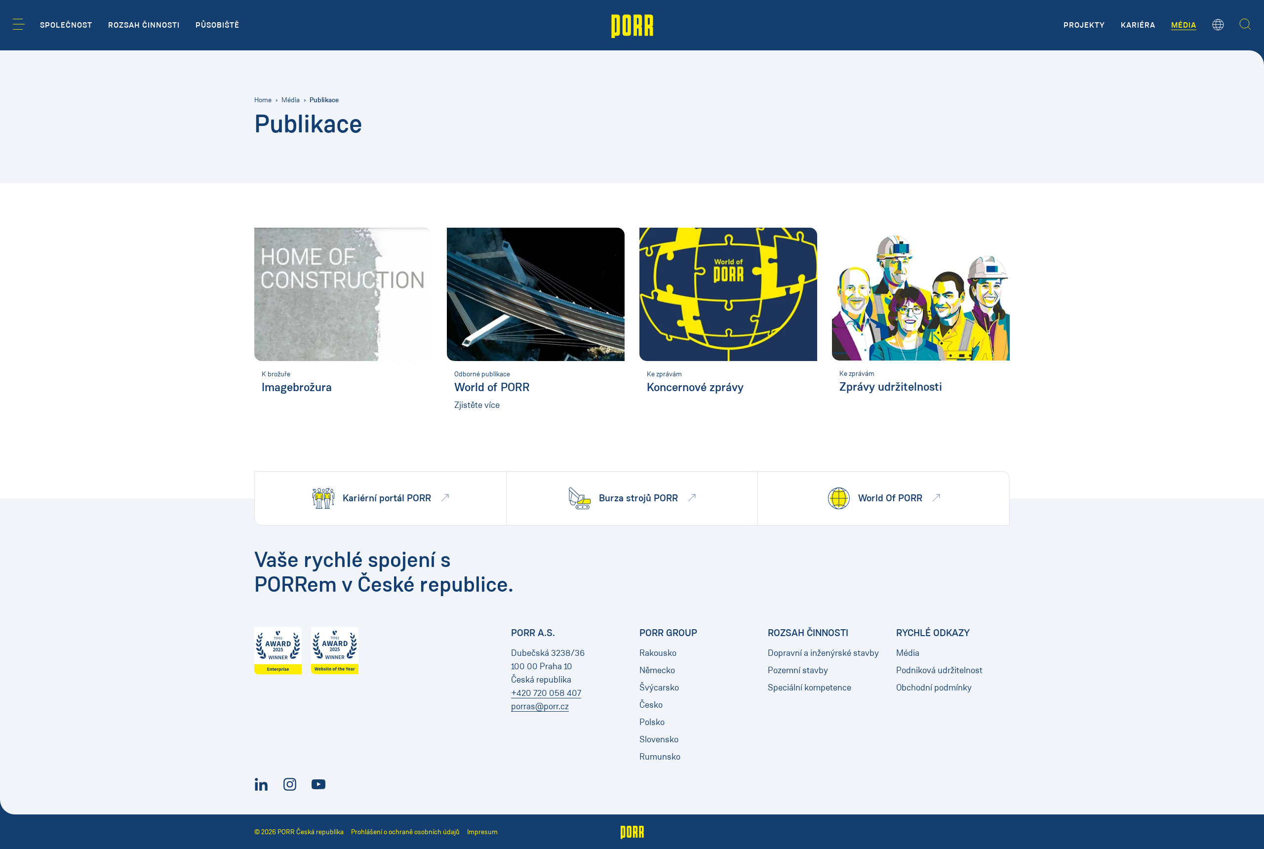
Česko (651, 704)
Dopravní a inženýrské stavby (823, 652)
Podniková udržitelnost (939, 670)
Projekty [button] (1084, 25)
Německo (657, 670)
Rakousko (657, 652)
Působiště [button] (217, 25)
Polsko (652, 722)
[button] (18, 24)
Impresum (482, 832)
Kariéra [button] (1138, 25)
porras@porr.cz (540, 706)
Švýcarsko (659, 687)
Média (290, 100)
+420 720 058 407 (546, 692)
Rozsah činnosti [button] (144, 25)
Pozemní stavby (798, 670)
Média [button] (1183, 25)
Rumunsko (659, 756)
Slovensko (658, 739)
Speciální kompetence (809, 687)
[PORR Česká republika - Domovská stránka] (632, 25)
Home (263, 100)
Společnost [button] (66, 25)
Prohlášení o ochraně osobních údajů (405, 832)
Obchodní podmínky (934, 687)
